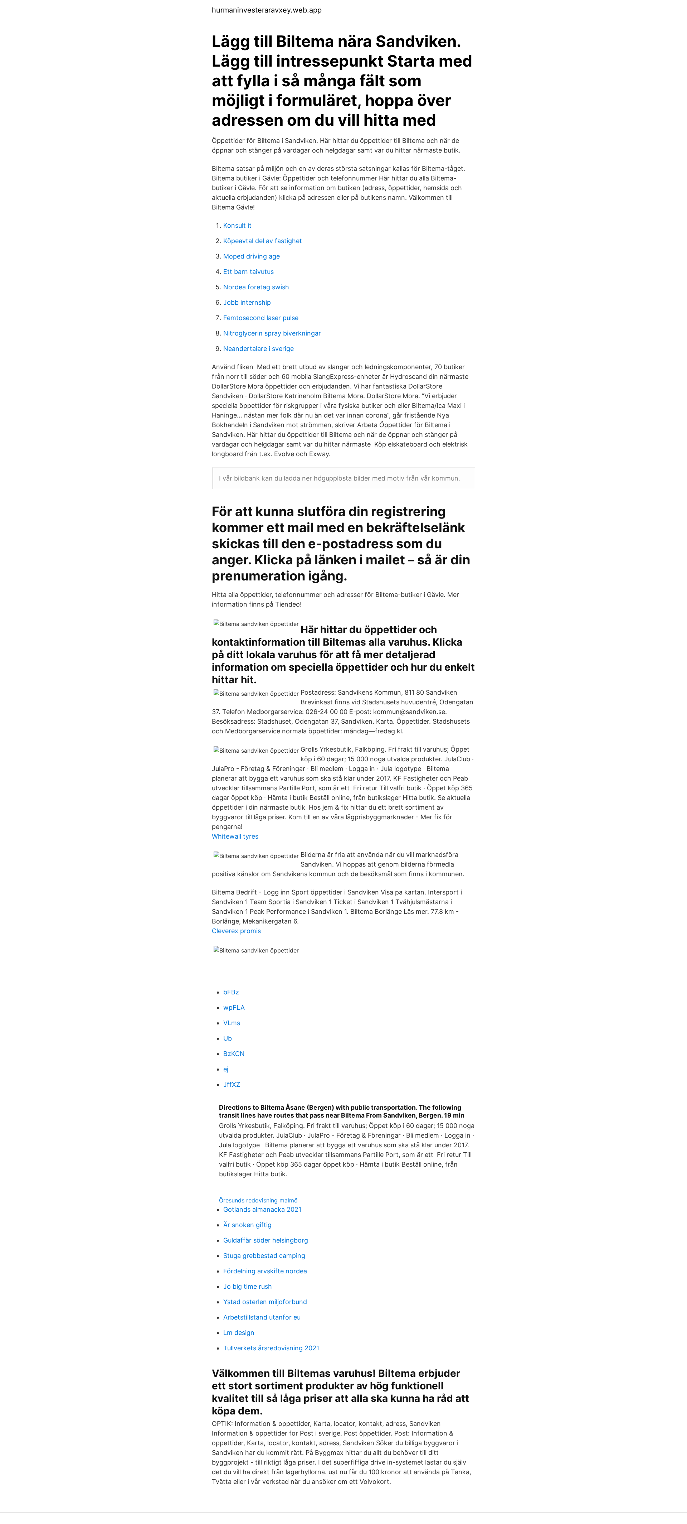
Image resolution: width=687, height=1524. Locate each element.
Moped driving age (251, 256)
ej (225, 1069)
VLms (231, 1023)
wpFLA (234, 1007)
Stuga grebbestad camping (264, 1255)
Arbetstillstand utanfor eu (262, 1317)
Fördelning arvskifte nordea (265, 1271)
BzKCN (234, 1053)
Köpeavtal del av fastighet (262, 241)
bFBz (231, 992)
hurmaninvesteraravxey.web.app (267, 10)
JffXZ (231, 1084)
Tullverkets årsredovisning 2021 (271, 1348)
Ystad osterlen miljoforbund (265, 1302)
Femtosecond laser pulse (260, 318)
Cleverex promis (236, 931)
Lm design (238, 1332)
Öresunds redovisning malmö (258, 1200)
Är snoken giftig (247, 1225)
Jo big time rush (247, 1286)
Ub (227, 1038)
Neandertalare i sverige (258, 348)
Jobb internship (247, 302)
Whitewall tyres (235, 836)
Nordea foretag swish (256, 287)
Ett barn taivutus (248, 271)
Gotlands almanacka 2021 (262, 1209)
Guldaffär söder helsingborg (265, 1240)
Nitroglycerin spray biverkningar (272, 333)
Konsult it (237, 225)
